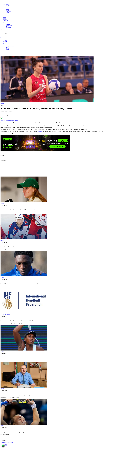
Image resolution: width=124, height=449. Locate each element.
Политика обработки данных (7, 35)
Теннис (4, 18)
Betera (7, 26)
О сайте (5, 40)
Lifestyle (5, 21)
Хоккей (4, 17)
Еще (4, 22)
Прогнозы (8, 24)
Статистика (8, 11)
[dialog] (3, 445)
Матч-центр (8, 27)
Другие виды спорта (5, 314)
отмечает (40, 131)
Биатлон (5, 19)
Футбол (4, 15)
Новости (7, 5)
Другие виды (6, 20)
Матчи (7, 9)
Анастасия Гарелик (4, 153)
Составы (7, 7)
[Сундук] (35, 150)
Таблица (7, 10)
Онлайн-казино (9, 25)
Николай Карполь (4, 157)
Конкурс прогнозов (10, 6)
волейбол (2, 155)
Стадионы (8, 12)
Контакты (5, 41)
